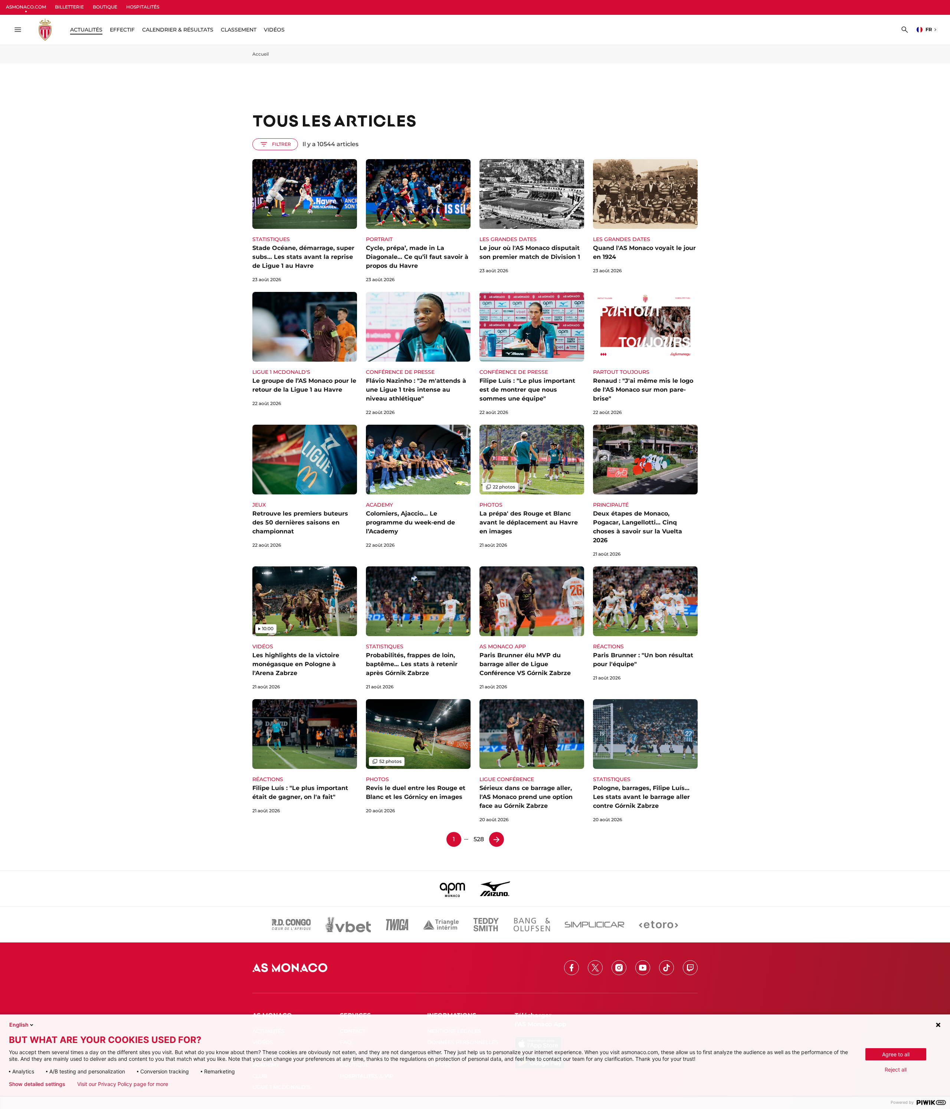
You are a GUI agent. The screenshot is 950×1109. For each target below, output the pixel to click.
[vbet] (348, 924)
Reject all (896, 1069)
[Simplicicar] (594, 924)
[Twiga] (397, 924)
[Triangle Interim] (441, 924)
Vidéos (274, 29)
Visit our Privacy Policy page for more (122, 1084)
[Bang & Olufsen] (532, 924)
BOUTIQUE (105, 7)
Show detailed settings (37, 1084)
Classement (238, 29)
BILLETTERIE (69, 7)
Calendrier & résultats (177, 29)
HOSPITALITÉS (142, 7)
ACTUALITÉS (86, 29)
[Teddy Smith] (486, 924)
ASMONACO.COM (26, 7)
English (19, 1024)
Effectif (122, 29)
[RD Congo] (291, 924)
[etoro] (658, 924)
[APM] (452, 889)
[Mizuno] (495, 889)
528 (479, 839)
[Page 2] (496, 839)
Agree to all (896, 1054)
